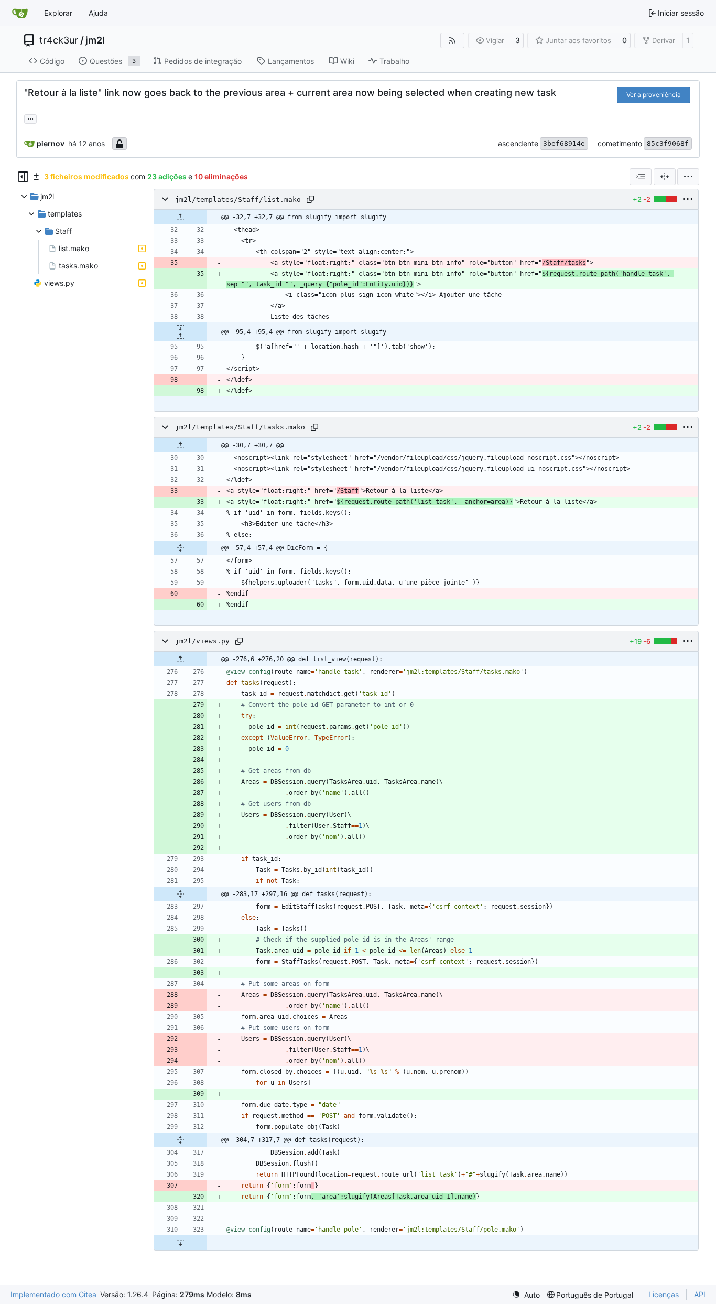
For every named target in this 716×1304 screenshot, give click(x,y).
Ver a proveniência (653, 95)
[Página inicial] (20, 13)
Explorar (58, 12)
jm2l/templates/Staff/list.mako (238, 199)
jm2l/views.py (202, 641)
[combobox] (641, 176)
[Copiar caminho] (310, 199)
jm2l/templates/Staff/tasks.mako (240, 428)
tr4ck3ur (58, 40)
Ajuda (98, 12)
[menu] (688, 176)
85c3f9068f (668, 143)
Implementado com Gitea (53, 1294)
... (30, 117)
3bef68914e (564, 143)
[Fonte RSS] (452, 40)
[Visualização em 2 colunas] (665, 176)
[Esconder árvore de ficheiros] (23, 176)
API (700, 1294)
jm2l (95, 40)
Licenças (663, 1294)
